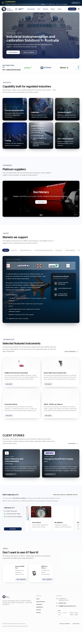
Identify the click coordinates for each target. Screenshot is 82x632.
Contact (59, 9)
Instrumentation (31, 9)
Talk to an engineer (28, 52)
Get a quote (9, 384)
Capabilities (39, 607)
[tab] (39, 214)
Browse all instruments (70, 351)
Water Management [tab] (70, 250)
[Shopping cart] (78, 9)
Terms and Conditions (64, 623)
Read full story (9, 474)
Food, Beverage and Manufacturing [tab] (43, 250)
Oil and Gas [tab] (14, 250)
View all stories (72, 443)
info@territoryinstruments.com (67, 606)
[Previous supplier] (5, 199)
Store (38, 9)
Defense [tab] (6, 250)
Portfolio (38, 609)
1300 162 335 (62, 603)
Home (37, 599)
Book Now (13, 529)
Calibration (45, 9)
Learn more (75, 2)
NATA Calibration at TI (10, 495)
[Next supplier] (76, 199)
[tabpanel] (41, 289)
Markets (53, 9)
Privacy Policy (76, 623)
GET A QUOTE (21, 579)
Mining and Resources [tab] (25, 250)
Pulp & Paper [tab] (59, 250)
